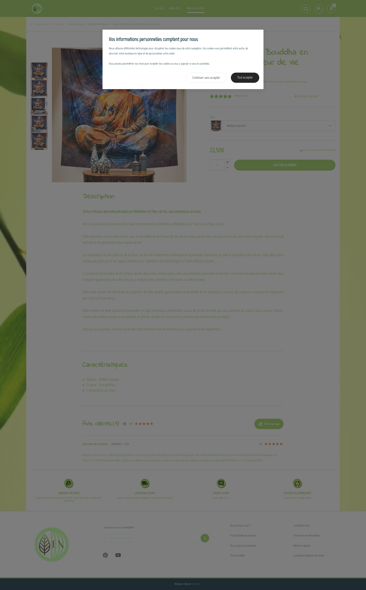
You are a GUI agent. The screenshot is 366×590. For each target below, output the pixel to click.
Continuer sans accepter (206, 78)
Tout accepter (245, 78)
